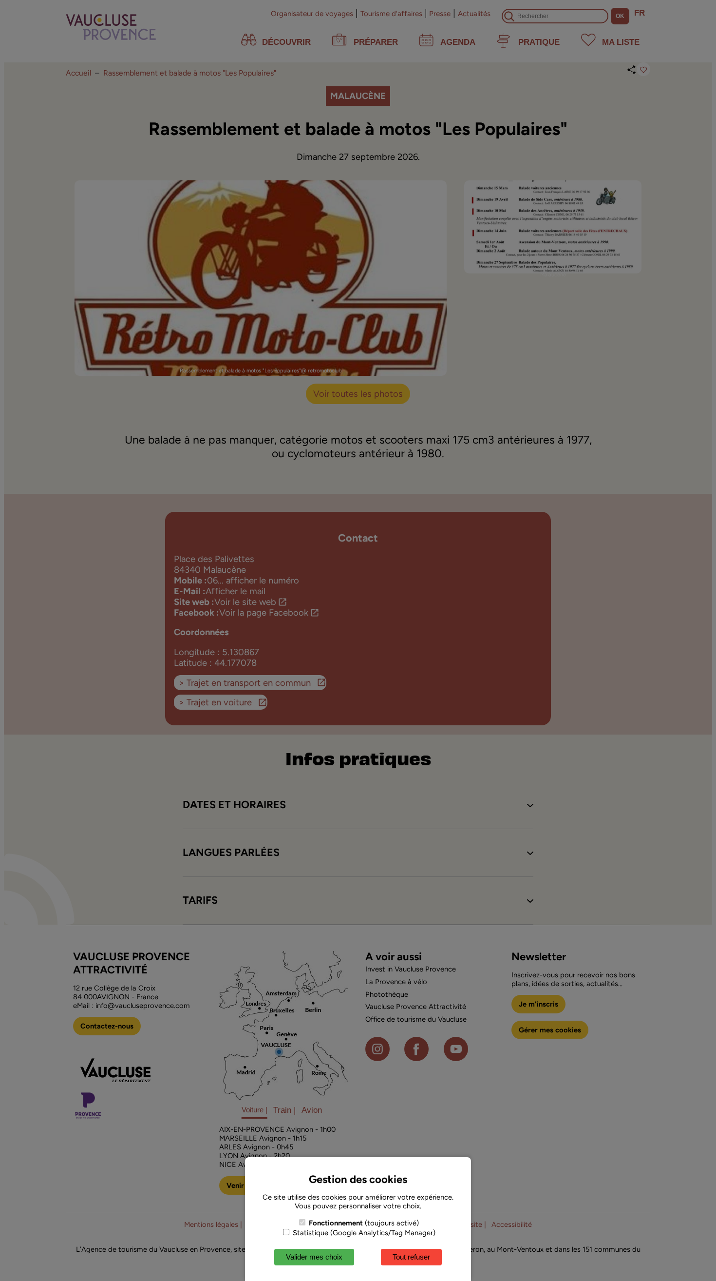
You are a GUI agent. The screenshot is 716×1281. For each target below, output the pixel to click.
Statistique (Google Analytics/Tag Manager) (363, 1232)
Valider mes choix (314, 1257)
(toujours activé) (364, 1223)
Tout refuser (411, 1257)
